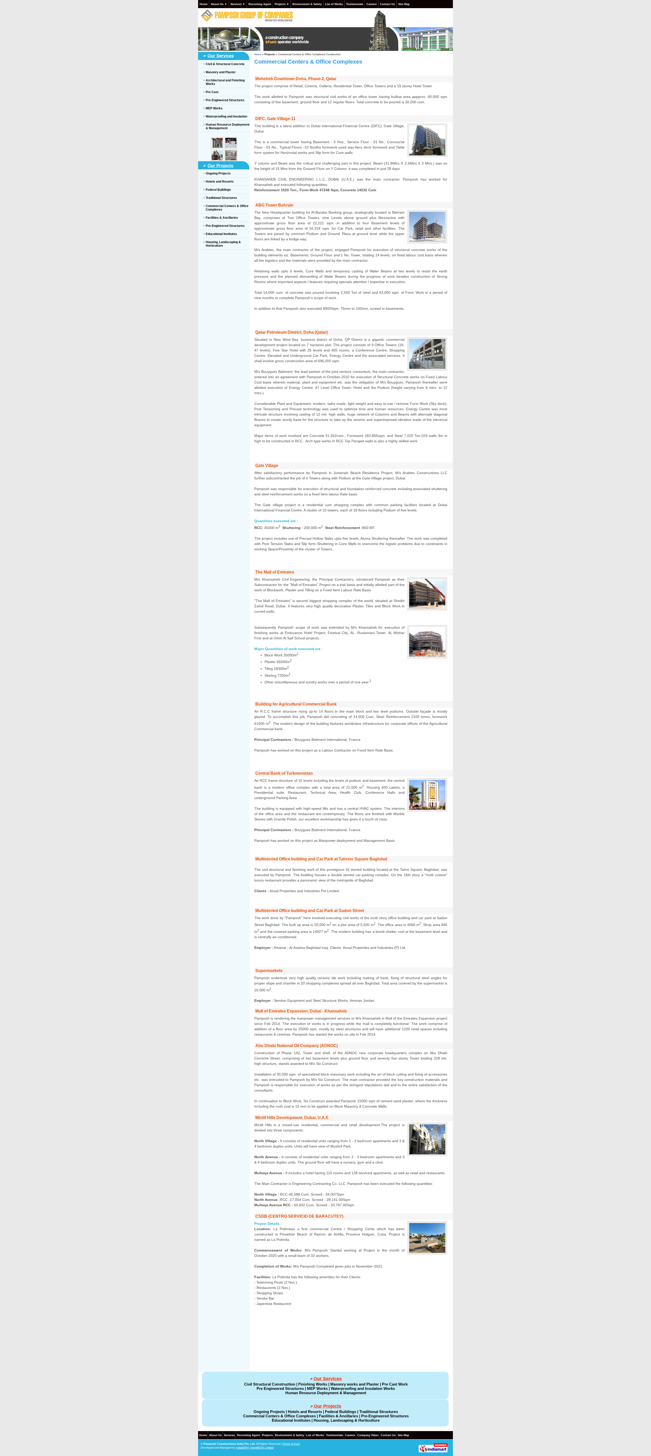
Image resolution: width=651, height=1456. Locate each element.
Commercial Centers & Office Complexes (279, 1416)
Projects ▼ (282, 4)
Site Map (404, 4)
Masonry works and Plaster (354, 1384)
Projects (267, 1435)
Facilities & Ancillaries (222, 217)
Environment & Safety (307, 4)
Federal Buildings (218, 190)
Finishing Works (312, 1384)
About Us (215, 1435)
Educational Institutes (221, 234)
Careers (371, 4)
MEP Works (214, 108)
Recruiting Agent (259, 4)
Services (229, 1435)
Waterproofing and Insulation (226, 116)
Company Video (368, 1435)
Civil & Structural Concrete (225, 64)
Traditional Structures (221, 198)
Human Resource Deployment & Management (325, 1393)
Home (204, 4)
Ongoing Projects (218, 173)
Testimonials (354, 4)
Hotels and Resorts (220, 181)
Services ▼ (237, 4)
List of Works (334, 4)
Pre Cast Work (395, 1384)
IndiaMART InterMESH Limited (254, 1447)
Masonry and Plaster (221, 72)
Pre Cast (212, 92)
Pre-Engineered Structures (225, 226)
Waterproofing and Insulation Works (363, 1388)
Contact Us (387, 4)
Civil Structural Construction (269, 1384)
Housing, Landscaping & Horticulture (347, 1420)
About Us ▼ (219, 4)
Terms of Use (290, 1443)
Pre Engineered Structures (225, 100)
